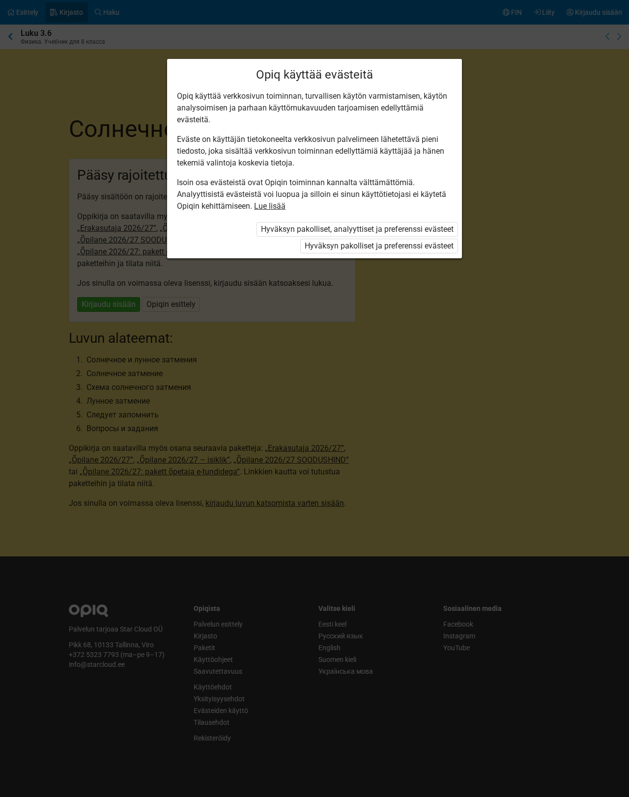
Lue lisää (270, 206)
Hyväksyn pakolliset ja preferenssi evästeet (379, 245)
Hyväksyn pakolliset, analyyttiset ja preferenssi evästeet (357, 229)
